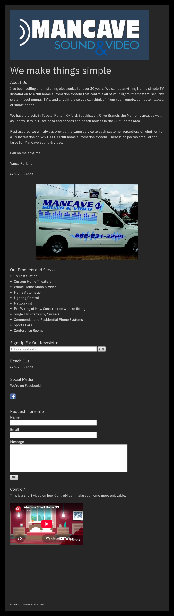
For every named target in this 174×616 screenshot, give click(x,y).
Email (14, 429)
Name (15, 417)
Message (17, 441)
